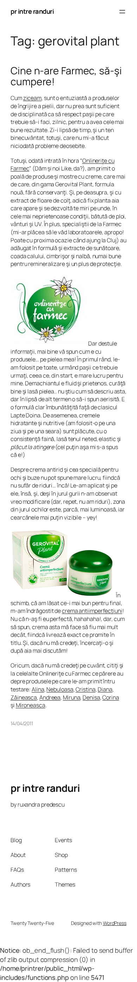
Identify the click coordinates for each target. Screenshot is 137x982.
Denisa (91, 697)
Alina (38, 689)
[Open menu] (122, 11)
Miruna (71, 697)
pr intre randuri (32, 11)
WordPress (114, 923)
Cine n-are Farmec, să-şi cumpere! (66, 76)
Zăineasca (24, 697)
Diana (105, 689)
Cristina (85, 689)
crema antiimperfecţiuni (92, 611)
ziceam (32, 98)
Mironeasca (30, 705)
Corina (110, 697)
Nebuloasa (59, 689)
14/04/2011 (22, 723)
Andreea (49, 697)
